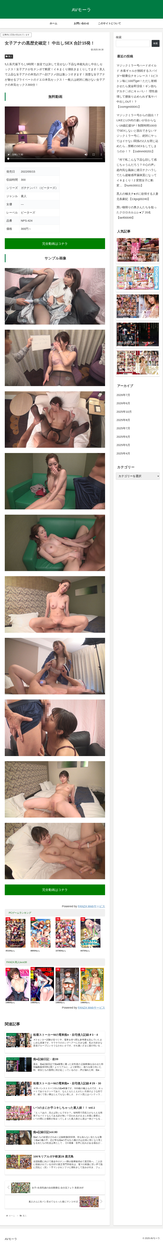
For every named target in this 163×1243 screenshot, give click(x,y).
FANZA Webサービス (91, 906)
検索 (119, 37)
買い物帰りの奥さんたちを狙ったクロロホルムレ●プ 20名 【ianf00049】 (137, 212)
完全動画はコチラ (55, 243)
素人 (10, 56)
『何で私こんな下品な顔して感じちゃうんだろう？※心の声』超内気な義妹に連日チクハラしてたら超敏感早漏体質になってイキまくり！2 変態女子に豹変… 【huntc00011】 (137, 172)
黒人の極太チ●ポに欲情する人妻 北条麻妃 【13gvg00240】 (137, 196)
